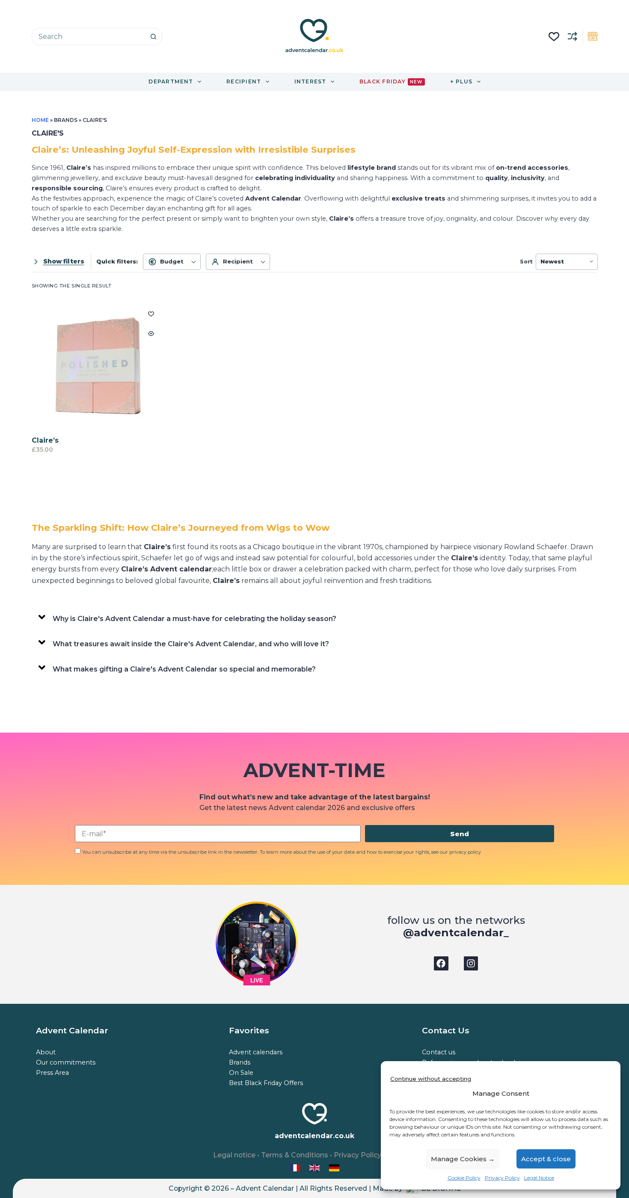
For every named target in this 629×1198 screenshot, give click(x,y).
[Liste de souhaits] (554, 36)
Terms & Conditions (294, 1155)
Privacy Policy (502, 1177)
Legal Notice (539, 1177)
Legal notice (234, 1155)
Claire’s (45, 440)
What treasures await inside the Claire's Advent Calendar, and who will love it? (191, 644)
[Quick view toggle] (151, 333)
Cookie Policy (464, 1177)
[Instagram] (471, 963)
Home (40, 120)
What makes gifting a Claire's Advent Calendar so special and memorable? (184, 669)
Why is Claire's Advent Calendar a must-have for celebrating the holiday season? (194, 619)
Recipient (238, 261)
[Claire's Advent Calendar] (98, 366)
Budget (172, 261)
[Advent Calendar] (315, 1167)
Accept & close (546, 1159)
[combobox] (88, 36)
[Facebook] (441, 963)
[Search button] (153, 36)
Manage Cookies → (463, 1159)
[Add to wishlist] (151, 313)
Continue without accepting (430, 1078)
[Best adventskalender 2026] (334, 1167)
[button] (314, 617)
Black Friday (390, 81)
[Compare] (572, 36)
